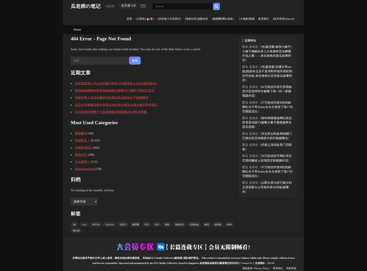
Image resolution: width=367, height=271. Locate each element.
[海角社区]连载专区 (196, 18)
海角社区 (81, 154)
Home (77, 29)
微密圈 (79, 133)
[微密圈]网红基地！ (223, 18)
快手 (147, 224)
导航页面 (291, 268)
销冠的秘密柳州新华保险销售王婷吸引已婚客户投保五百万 (114, 90)
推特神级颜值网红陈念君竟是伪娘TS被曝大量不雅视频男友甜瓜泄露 (267, 122)
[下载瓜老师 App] (143, 6)
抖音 (157, 224)
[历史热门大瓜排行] (169, 18)
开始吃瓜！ (82, 140)
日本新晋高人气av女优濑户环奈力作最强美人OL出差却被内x (116, 83)
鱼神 (229, 224)
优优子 (123, 224)
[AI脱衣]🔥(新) (145, 18)
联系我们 (263, 18)
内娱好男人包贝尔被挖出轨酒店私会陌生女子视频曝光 (111, 97)
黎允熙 (76, 230)
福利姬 (217, 224)
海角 (167, 224)
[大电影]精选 (246, 18)
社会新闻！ (82, 161)
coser (84, 224)
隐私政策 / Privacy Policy (256, 268)
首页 (129, 18)
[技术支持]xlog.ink (283, 18)
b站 (74, 224)
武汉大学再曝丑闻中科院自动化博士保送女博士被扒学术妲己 (116, 104)
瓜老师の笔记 (86, 6)
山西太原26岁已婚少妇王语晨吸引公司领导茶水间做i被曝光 (267, 187)
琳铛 (206, 224)
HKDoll (96, 224)
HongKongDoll (84, 168)
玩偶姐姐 (194, 224)
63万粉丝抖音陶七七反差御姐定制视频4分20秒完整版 (111, 112)
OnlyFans (109, 224)
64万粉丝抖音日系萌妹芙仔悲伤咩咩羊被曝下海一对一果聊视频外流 (267, 91)
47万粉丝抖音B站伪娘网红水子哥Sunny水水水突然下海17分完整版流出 (267, 107)
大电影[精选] (83, 147)
